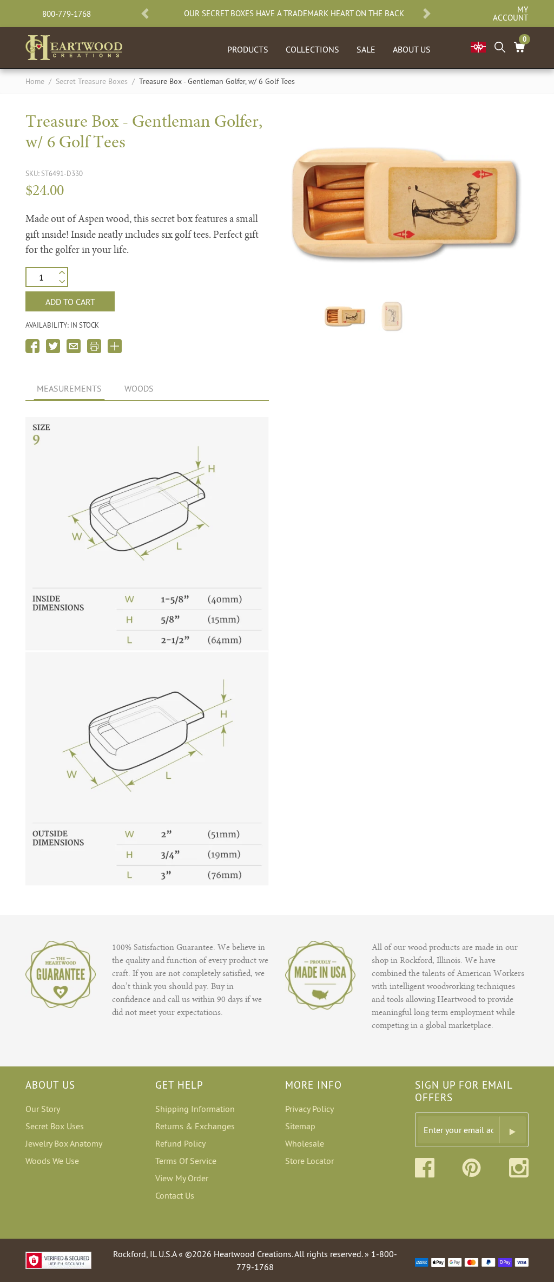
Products (247, 49)
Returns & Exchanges (195, 1126)
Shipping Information (195, 1108)
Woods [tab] (139, 388)
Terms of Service (185, 1160)
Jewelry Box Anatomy (63, 1143)
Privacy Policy (309, 1108)
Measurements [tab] (69, 388)
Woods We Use (52, 1160)
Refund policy (180, 1143)
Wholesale (304, 1143)
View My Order (181, 1178)
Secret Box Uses (54, 1126)
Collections (312, 49)
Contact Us (174, 1195)
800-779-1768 (66, 14)
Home (34, 81)
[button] (145, 13)
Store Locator (309, 1160)
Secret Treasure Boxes (92, 81)
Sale (366, 49)
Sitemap (300, 1126)
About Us (412, 49)
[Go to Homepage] (73, 45)
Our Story (42, 1108)
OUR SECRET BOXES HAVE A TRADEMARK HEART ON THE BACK (294, 13)
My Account (510, 13)
